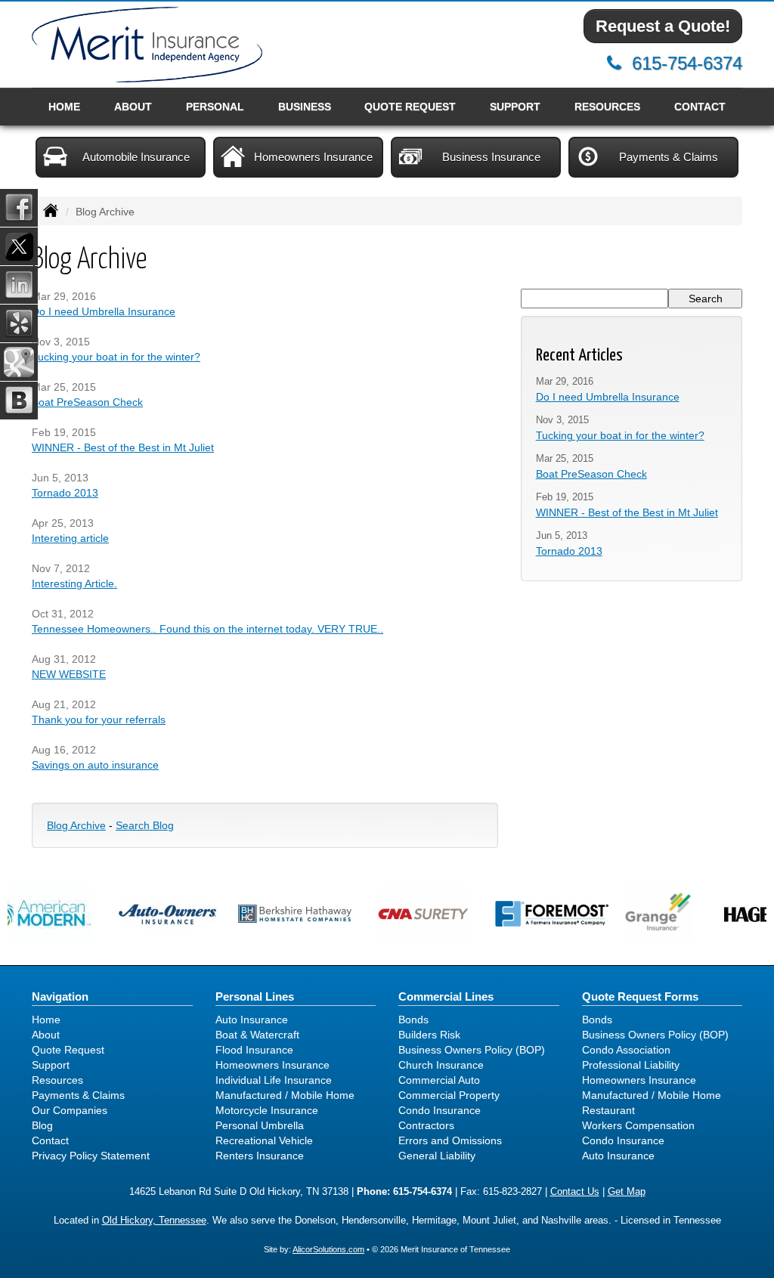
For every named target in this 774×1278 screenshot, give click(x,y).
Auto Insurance (251, 1019)
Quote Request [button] (410, 107)
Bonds (413, 1019)
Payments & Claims (668, 156)
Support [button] (515, 107)
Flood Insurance (254, 1050)
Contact (700, 107)
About (133, 107)
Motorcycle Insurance (266, 1110)
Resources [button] (607, 107)
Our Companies (69, 1110)
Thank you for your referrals (99, 719)
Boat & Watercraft (257, 1035)
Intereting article (70, 538)
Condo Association (626, 1050)
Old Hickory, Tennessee (154, 1220)
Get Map (627, 1192)
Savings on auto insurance (95, 765)
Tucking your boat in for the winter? (116, 357)
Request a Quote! (663, 26)
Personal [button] (215, 107)
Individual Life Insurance (273, 1080)
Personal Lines (254, 996)
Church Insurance (441, 1065)
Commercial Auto (439, 1080)
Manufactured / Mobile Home (284, 1095)
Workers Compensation (638, 1125)
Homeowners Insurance (313, 156)
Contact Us (574, 1192)
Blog (42, 1125)
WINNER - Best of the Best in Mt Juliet (123, 447)
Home (64, 107)
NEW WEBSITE (69, 674)
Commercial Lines (446, 996)
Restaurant (608, 1110)
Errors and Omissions (450, 1140)
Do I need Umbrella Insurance (103, 311)
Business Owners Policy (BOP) (471, 1050)
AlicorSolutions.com (328, 1249)
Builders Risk (429, 1035)
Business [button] (304, 107)
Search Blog (145, 825)
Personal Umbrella (259, 1125)
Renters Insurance (259, 1156)
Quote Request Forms (640, 996)
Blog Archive (76, 825)
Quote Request (68, 1050)
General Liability (436, 1156)
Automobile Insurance (136, 156)
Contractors (426, 1125)
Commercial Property (449, 1095)
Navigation (60, 996)
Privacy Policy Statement (91, 1156)
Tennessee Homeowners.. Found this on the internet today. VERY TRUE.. (207, 629)
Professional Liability (631, 1065)
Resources (57, 1080)
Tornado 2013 (65, 493)
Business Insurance (491, 156)
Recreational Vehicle (264, 1140)
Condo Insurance (439, 1110)
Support (51, 1065)
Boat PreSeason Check (87, 402)
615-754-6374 (687, 63)
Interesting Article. (74, 583)
